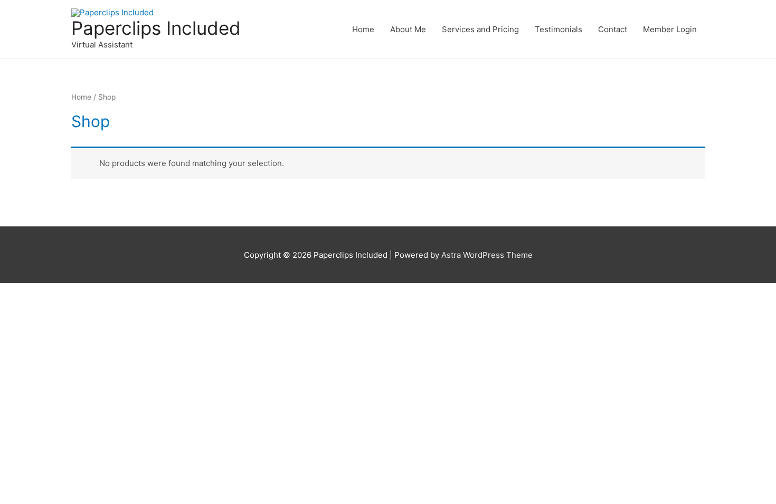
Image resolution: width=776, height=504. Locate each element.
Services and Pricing (480, 29)
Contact (612, 29)
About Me (408, 29)
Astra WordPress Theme (487, 255)
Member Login (670, 29)
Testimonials (558, 29)
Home (363, 29)
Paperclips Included (156, 28)
